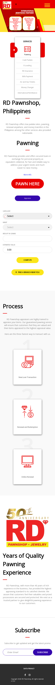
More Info (27, 174)
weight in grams (9, 234)
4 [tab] (37, 27)
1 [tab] (17, 27)
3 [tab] (31, 27)
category (6, 211)
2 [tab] (24, 27)
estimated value (9, 245)
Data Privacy (29, 668)
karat (5, 222)
